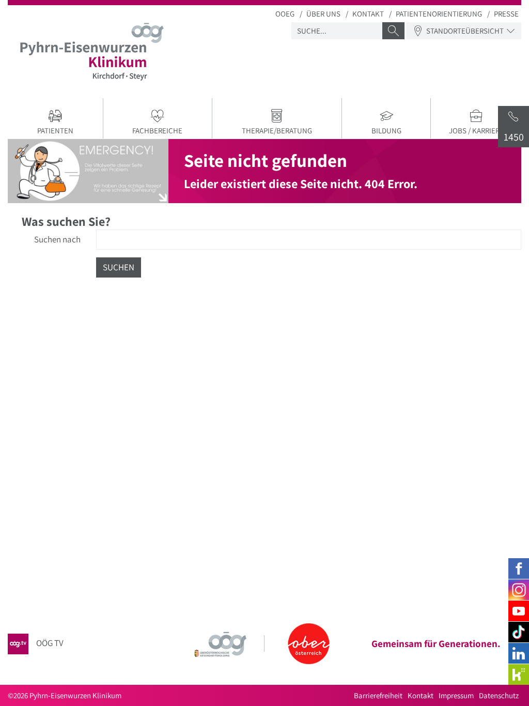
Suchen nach (57, 239)
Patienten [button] (55, 130)
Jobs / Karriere (476, 130)
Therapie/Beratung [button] (277, 130)
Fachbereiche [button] (157, 130)
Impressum (456, 695)
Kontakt (368, 14)
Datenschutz (499, 695)
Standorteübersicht (465, 31)
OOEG (284, 14)
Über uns (323, 14)
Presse (506, 14)
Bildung (386, 130)
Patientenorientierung (439, 14)
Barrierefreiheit (378, 695)
